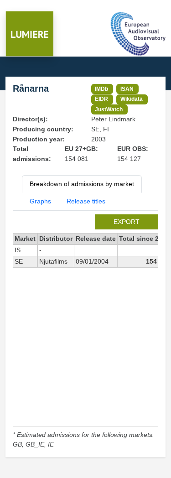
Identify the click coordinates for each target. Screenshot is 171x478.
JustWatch (109, 109)
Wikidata (131, 99)
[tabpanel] (85, 332)
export (127, 221)
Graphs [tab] (40, 201)
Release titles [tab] (86, 201)
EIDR (101, 99)
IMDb (101, 89)
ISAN (127, 89)
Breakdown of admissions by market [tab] (82, 183)
